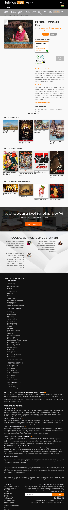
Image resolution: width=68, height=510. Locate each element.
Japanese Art (10, 328)
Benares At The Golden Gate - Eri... (55, 142)
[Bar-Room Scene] (26, 189)
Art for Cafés (10, 377)
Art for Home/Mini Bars (13, 372)
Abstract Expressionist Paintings (15, 305)
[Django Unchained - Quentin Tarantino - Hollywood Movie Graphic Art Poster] (26, 161)
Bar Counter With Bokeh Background (9, 194)
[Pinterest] (63, 498)
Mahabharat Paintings (12, 339)
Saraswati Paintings (12, 323)
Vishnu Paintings (11, 318)
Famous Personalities (12, 353)
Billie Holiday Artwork (55, 199)
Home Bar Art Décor (47, 109)
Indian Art (9, 290)
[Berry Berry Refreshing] (41, 191)
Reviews (6, 491)
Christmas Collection (12, 346)
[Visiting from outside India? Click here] (45, 392)
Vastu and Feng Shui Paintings (15, 360)
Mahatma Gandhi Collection (14, 325)
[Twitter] (55, 498)
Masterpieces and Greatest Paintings (17, 340)
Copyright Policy (8, 497)
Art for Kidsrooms (12, 370)
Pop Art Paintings (11, 298)
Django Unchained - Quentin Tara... (26, 174)
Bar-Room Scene (23, 197)
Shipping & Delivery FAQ (10, 488)
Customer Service (9, 502)
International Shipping (10, 500)
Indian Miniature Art (12, 292)
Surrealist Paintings (12, 304)
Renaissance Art (11, 302)
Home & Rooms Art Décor (20, 12)
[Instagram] (60, 498)
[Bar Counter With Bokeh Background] (10, 188)
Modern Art (10, 293)
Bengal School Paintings (13, 330)
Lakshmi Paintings (12, 321)
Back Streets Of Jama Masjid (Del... (39, 131)
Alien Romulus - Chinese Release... (25, 143)
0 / (60, 3)
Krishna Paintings (11, 313)
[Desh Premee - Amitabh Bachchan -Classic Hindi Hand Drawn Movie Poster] (10, 161)
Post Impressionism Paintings (15, 300)
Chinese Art (10, 333)
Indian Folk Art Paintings (13, 344)
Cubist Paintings (11, 283)
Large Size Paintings (40, 12)
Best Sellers (50, 11)
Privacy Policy (8, 498)
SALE (62, 11)
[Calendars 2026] (15, 408)
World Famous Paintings (13, 335)
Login (26, 3)
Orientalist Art (10, 297)
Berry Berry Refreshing (40, 199)
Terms (6, 495)
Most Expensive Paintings (13, 342)
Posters (34, 11)
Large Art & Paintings (12, 351)
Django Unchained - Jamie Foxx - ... (40, 172)
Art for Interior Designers (13, 388)
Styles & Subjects (6, 11)
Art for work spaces (12, 379)
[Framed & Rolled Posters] (22, 418)
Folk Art (9, 295)
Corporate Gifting (11, 386)
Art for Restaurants (12, 374)
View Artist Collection (55, 28)
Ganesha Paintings (12, 320)
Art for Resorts (11, 375)
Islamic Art (10, 288)
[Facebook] (58, 498)
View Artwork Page (40, 30)
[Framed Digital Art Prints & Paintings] (31, 436)
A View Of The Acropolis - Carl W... (9, 131)
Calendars (56, 11)
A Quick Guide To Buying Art (11, 486)
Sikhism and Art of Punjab (14, 354)
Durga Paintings (11, 356)
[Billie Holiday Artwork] (57, 191)
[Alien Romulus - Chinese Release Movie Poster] (26, 130)
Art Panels (9, 311)
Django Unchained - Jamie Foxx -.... (56, 176)
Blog (45, 11)
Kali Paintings (10, 358)
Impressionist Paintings (13, 286)
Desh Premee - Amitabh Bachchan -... (9, 173)
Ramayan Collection (12, 347)
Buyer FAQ (7, 490)
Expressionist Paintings (13, 285)
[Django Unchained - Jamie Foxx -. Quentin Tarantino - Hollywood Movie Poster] (57, 162)
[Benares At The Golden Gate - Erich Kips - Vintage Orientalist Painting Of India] (57, 130)
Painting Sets (10, 349)
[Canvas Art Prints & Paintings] (25, 426)
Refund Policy (8, 493)
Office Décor (10, 384)
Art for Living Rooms (12, 365)
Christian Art (10, 332)
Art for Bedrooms (11, 367)
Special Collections (13, 11)
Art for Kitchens (11, 368)
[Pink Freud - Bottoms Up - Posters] (18, 34)
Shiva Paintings (11, 316)
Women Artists (11, 337)
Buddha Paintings (11, 314)
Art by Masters (28, 11)
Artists (37, 109)
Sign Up (31, 3)
